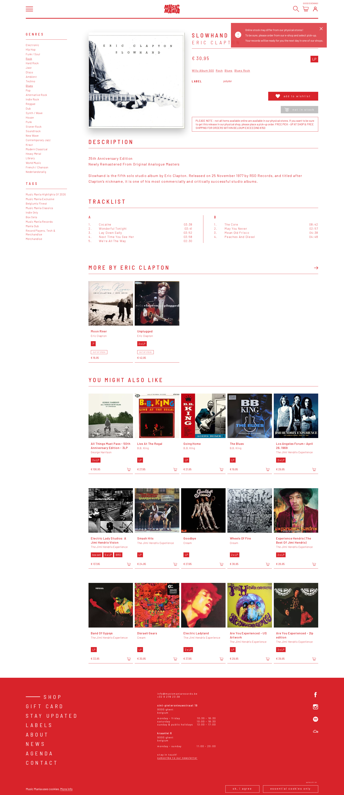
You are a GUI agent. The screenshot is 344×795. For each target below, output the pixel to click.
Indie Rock (32, 99)
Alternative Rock (36, 94)
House (30, 117)
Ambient (31, 76)
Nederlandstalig (36, 171)
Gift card (45, 706)
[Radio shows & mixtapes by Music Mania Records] (315, 731)
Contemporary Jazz (38, 140)
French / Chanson (37, 167)
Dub (28, 108)
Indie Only (32, 212)
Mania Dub (32, 226)
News (36, 743)
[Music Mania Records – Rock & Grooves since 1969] (172, 9)
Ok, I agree (242, 788)
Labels (39, 725)
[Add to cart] (129, 469)
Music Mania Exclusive (40, 199)
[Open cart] (306, 9)
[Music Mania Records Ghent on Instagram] (315, 706)
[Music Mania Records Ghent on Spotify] (315, 719)
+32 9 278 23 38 (168, 696)
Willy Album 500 (203, 70)
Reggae (30, 103)
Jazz (29, 67)
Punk (29, 122)
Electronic (32, 45)
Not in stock (303, 109)
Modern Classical (36, 149)
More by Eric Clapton (129, 267)
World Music (33, 162)
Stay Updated (52, 715)
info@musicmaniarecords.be (177, 693)
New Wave (32, 135)
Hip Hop (30, 49)
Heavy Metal (33, 153)
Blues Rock (242, 70)
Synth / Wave (34, 113)
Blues (29, 85)
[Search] (296, 9)
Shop (53, 697)
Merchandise (34, 238)
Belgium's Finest (36, 203)
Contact (42, 762)
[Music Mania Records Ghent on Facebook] (315, 694)
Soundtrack (33, 131)
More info (66, 789)
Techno (30, 81)
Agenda (40, 753)
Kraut (29, 144)
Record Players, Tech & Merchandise (40, 232)
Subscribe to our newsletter (177, 757)
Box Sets (31, 217)
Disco (29, 72)
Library (30, 158)
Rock (29, 58)
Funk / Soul (33, 54)
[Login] (315, 9)
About (37, 734)
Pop (28, 90)
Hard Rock (32, 63)
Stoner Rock (33, 126)
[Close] (321, 28)
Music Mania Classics (39, 208)
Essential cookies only (290, 788)
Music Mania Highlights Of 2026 (46, 194)
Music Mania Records (39, 221)
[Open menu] (29, 9)
